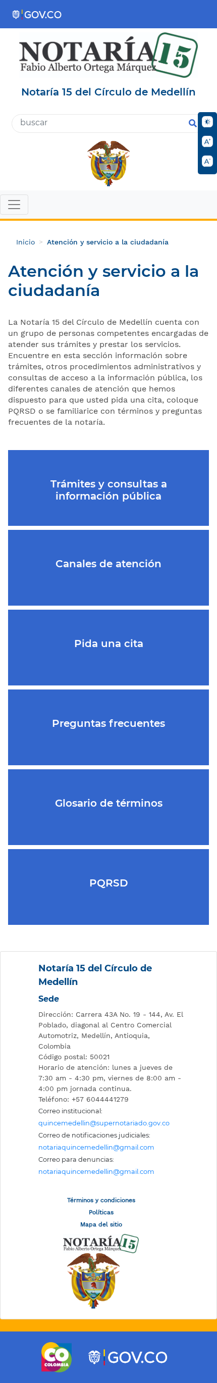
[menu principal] (108, 205)
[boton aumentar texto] (207, 141)
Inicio (25, 242)
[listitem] (111, 1030)
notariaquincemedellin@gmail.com (96, 1147)
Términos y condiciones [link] (101, 1200)
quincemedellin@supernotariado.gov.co (104, 1123)
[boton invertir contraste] (207, 121)
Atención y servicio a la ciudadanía (108, 242)
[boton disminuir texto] (207, 161)
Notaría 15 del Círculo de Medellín (95, 975)
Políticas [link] (101, 1212)
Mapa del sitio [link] (101, 1224)
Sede (48, 999)
